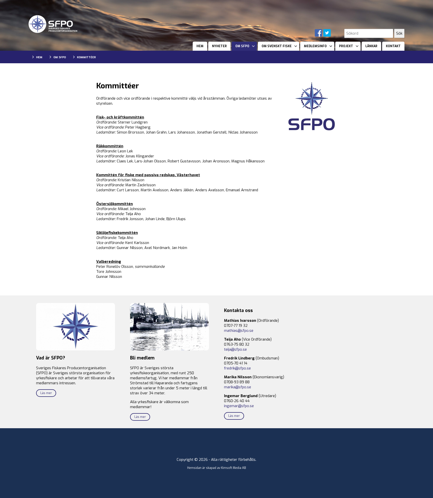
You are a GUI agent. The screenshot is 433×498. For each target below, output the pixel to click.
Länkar (371, 46)
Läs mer (46, 393)
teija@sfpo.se (235, 349)
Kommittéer (86, 57)
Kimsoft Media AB (233, 468)
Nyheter (219, 46)
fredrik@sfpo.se (237, 368)
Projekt (346, 46)
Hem (199, 46)
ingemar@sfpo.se (239, 405)
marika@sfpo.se (237, 387)
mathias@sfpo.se (238, 330)
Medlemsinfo (315, 46)
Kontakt (393, 46)
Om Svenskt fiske (277, 46)
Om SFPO (242, 46)
